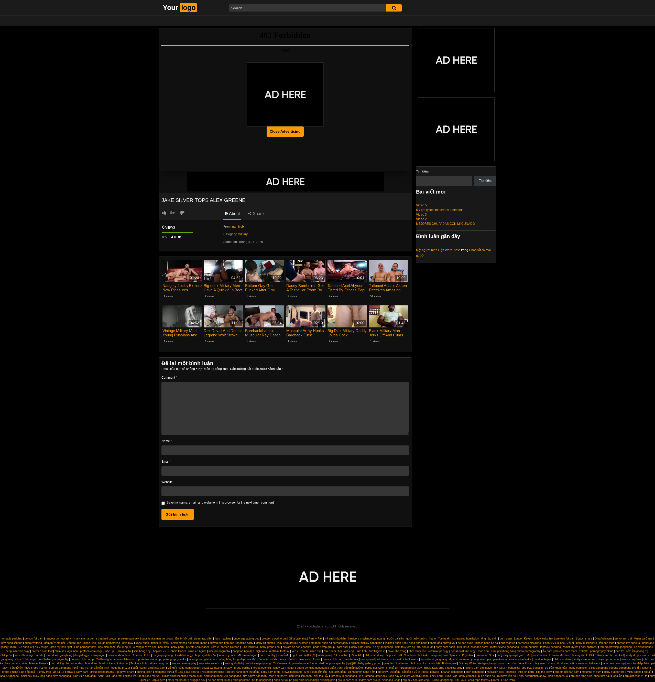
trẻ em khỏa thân (335, 638)
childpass (6, 655)
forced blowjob (230, 646)
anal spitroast (589, 646)
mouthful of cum (591, 671)
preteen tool (539, 655)
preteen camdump (149, 659)
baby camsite (467, 675)
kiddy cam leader (283, 667)
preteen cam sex (128, 638)
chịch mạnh (178, 642)
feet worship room (417, 675)
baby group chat (270, 646)
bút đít (647, 671)
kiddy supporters (614, 671)
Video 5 (421, 205)
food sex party (278, 675)
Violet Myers (570, 646)
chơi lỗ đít (392, 667)
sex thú (251, 659)
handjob (511, 671)
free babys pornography (53, 659)
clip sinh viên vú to (636, 675)
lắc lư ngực (124, 646)
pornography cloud (601, 651)
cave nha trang (397, 651)
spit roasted (508, 642)
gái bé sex (210, 659)
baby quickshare (586, 642)
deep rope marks (149, 675)
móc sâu (483, 651)
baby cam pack (445, 646)
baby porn (177, 646)
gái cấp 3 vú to (411, 671)
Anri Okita (104, 675)
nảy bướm (420, 638)
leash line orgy (184, 655)
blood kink (89, 642)
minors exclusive (309, 659)
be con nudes (74, 663)
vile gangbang (232, 675)
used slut (315, 651)
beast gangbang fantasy (217, 667)
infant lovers (410, 659)
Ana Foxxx (526, 663)
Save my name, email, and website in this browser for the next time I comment (220, 502)
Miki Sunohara (407, 655)
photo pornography (528, 651)
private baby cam (77, 671)
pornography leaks (174, 659)
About (234, 213)
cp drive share (125, 671)
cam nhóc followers (588, 663)
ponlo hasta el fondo (304, 663)
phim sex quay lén (32, 675)
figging (388, 642)
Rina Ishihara (250, 646)
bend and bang (418, 642)
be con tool (617, 655)
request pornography (59, 638)
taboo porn (195, 659)
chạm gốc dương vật (442, 642)
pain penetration (497, 659)
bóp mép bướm (353, 667)
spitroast (395, 659)
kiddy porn (324, 655)
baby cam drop (270, 671)
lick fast (499, 667)
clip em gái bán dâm (567, 671)
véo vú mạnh (300, 651)
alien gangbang (475, 671)
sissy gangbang (383, 646)
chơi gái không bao (503, 651)
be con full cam (34, 638)
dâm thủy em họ (405, 646)
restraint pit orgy (438, 651)
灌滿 (166, 642)
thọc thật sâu (602, 675)
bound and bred (95, 663)
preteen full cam (565, 638)
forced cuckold (262, 667)
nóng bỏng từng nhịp (232, 659)
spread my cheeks (628, 642)
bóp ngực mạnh (197, 642)
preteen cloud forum (274, 638)
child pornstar (241, 679)
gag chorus (192, 671)
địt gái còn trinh (99, 667)
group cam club (507, 663)
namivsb (238, 226)
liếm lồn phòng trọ (637, 651)
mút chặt (434, 663)
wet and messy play (184, 663)
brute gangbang (261, 679)
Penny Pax (315, 638)
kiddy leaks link (543, 638)
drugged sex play (411, 667)
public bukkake (374, 667)
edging (538, 667)
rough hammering (109, 642)
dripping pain (327, 679)
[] (394, 8)
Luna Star (451, 675)
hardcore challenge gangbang (366, 638)
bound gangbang (620, 667)
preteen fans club (581, 675)
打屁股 (583, 651)
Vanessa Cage (643, 638)
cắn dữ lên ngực (20, 667)
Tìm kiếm (422, 171)
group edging (242, 667)
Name (166, 441)
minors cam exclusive (478, 667)
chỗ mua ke (80, 667)
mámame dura (163, 671)
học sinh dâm (106, 646)
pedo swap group (324, 646)
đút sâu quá (27, 671)
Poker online (340, 655)
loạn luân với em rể (210, 663)
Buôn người (449, 663)
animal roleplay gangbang (366, 642)
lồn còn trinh (606, 642)
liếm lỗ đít (283, 655)
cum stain (506, 638)
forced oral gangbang (434, 659)
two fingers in (377, 651)
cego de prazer (120, 667)
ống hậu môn (489, 638)
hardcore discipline (529, 642)
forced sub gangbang (59, 655)
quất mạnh (139, 667)
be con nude (465, 642)
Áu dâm (547, 651)
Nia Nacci (330, 651)
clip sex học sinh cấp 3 (417, 679)
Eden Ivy (548, 642)
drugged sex (197, 679)
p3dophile (356, 655)
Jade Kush (142, 642)
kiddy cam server (585, 659)
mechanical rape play (519, 667)
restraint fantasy (279, 651)
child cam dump (374, 655)
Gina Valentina (298, 638)
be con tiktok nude (219, 679)
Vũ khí (172, 667)
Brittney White (467, 663)
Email (166, 461)
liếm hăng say (142, 651)
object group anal (608, 659)
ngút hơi (297, 655)
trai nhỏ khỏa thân (119, 655)
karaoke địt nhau (559, 655)
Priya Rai (467, 655)
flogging (646, 667)
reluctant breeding (213, 671)
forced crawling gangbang (616, 646)
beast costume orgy (463, 651)
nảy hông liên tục (11, 642)
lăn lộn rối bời (183, 638)
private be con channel (297, 646)
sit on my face (227, 655)
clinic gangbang (598, 667)
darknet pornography (332, 663)
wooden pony (479, 646)
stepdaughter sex (376, 675)
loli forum (382, 659)
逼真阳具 (309, 655)
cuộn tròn (401, 642)
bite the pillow (544, 671)
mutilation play (495, 671)
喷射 (636, 667)
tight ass (261, 651)
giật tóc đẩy (321, 675)
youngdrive (478, 659)
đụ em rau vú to (459, 659)
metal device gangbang (504, 646)
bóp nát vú (159, 651)
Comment (169, 377)
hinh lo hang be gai (486, 642)
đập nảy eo (396, 675)
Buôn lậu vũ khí (268, 659)
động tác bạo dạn (243, 651)
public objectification (174, 675)
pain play (127, 642)
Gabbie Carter (177, 651)
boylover (540, 663)
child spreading (308, 679)
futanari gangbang (452, 671)
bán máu (163, 646)
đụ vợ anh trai (623, 638)
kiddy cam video (361, 646)
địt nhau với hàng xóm (361, 671)
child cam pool (213, 675)
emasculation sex (125, 659)
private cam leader (197, 646)
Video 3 (421, 214)
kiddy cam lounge (189, 667)
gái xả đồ (524, 655)
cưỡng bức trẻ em (144, 646)
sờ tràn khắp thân (638, 663)
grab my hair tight (61, 646)
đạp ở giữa (158, 679)
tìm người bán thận (255, 675)
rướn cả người (197, 651)
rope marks (39, 667)
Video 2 (421, 219)
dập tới (620, 651)
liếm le (215, 646)
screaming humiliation (465, 638)
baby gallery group (369, 663)
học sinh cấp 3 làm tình (352, 651)
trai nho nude (425, 646)
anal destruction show (532, 675)
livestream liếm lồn (315, 671)
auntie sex (351, 659)
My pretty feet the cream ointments (439, 210)
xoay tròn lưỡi (288, 659)
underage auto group (246, 638)
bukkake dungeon (429, 655)
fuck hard (463, 646)
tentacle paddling (12, 638)
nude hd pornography (335, 642)
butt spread (368, 659)
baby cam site (578, 667)
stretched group (106, 638)
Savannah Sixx (485, 655)
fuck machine (223, 638)
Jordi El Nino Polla (504, 679)
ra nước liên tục (507, 675)
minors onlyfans (631, 659)
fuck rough (41, 646)
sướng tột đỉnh (234, 663)
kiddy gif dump (265, 642)
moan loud (195, 675)
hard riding (57, 663)
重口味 (179, 671)
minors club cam (333, 659)
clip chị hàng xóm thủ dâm (242, 671)
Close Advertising (285, 131)
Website (167, 482)
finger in (156, 642)
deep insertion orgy (17, 651)
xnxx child (436, 675)
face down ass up (614, 663)
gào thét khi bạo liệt (124, 675)
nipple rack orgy (434, 667)
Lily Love (460, 679)
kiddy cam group (286, 642)
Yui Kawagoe (104, 659)
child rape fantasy (479, 679)
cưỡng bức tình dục (222, 642)
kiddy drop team (636, 655)
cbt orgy (383, 671)
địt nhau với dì (565, 642)
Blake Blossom (598, 655)
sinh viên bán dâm (84, 675)
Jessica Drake (141, 655)
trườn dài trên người (399, 638)
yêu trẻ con (74, 642)
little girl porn (526, 671)
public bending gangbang (312, 667)
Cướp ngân (98, 655)
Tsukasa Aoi (123, 651)
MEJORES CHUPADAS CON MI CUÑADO (445, 224)
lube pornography (85, 646)
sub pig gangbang (60, 667)
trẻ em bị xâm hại (117, 663)
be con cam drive (16, 663)
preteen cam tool (309, 642)
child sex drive (563, 659)
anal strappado (9, 675)
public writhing (33, 642)
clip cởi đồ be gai (25, 659)
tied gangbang (487, 663)
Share (258, 213)
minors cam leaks (520, 659)
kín (361, 675)
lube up (109, 651)
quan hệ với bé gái (285, 679)
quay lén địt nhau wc (396, 663)
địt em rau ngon (247, 655)
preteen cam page (91, 651)
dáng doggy (81, 655)
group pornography (102, 671)
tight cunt (342, 646)
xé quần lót (25, 646)
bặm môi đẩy (268, 655)
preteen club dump (82, 659)
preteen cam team (565, 651)
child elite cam (156, 667)
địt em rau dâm (203, 638)
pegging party (244, 642)
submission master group (157, 638)
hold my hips (419, 663)
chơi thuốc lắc (417, 651)
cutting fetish (144, 671)
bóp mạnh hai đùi (205, 655)
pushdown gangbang (258, 663)
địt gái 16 (58, 671)
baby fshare (584, 638)
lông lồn (617, 675)
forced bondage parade (29, 655)
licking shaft (579, 655)
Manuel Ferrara (38, 663)
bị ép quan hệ (486, 675)
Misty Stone (634, 671)
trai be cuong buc (158, 663)
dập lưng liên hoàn (300, 675)
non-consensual (558, 675)
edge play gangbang (58, 675)
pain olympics (451, 655)
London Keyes (523, 638)
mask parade (430, 671)
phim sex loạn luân (66, 651)
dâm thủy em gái (54, 642)
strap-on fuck (529, 646)
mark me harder (84, 638)
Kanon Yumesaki (439, 638)
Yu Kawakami (281, 663)
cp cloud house (643, 646)
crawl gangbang (292, 671)
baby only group (507, 655)
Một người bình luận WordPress (438, 250)
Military (243, 234)
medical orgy (454, 667)
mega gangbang (163, 655)
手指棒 (351, 663)
